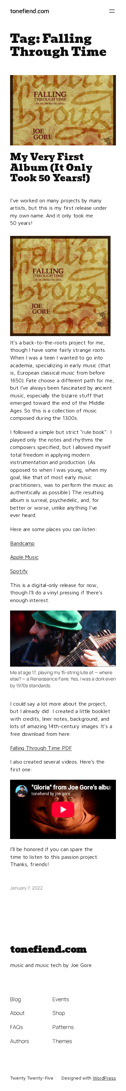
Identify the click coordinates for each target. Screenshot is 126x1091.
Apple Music (24, 557)
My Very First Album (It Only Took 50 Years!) (51, 168)
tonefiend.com (29, 10)
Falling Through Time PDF (41, 748)
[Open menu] (112, 11)
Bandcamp (22, 543)
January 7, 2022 (26, 888)
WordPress (104, 1078)
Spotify (19, 571)
